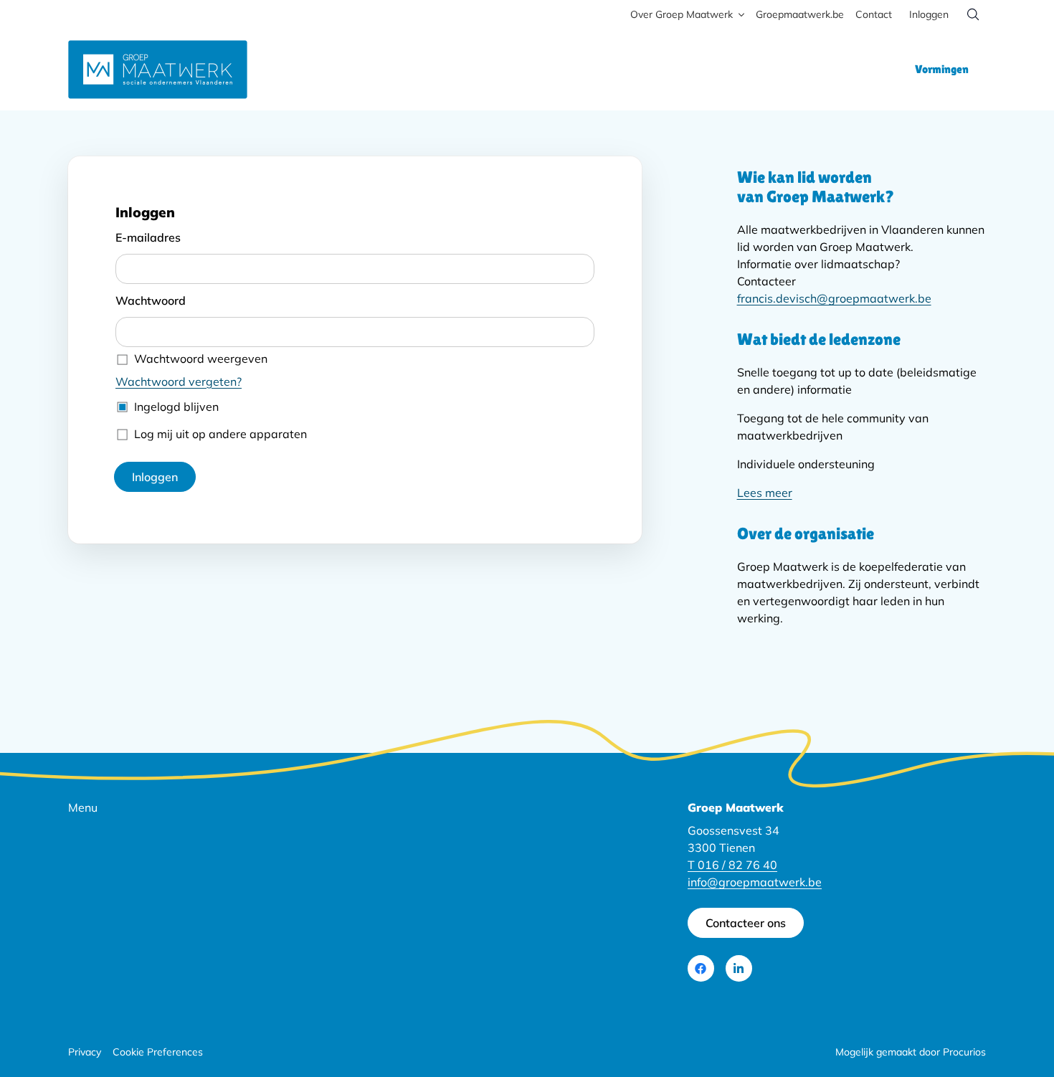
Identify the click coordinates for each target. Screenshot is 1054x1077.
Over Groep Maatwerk (681, 14)
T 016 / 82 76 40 (732, 865)
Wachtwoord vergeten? (178, 381)
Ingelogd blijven (176, 406)
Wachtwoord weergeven (200, 358)
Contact (873, 14)
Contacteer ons (746, 923)
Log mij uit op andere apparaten (220, 434)
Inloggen (929, 14)
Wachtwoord (150, 300)
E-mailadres (148, 237)
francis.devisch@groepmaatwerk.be (834, 298)
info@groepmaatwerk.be (755, 882)
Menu (83, 807)
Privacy (84, 1051)
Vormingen (942, 69)
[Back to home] (157, 69)
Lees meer (764, 492)
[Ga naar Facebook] (701, 968)
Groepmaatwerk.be (800, 14)
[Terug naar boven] (1012, 1022)
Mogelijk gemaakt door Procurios (910, 1051)
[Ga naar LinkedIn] (739, 968)
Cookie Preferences (158, 1051)
